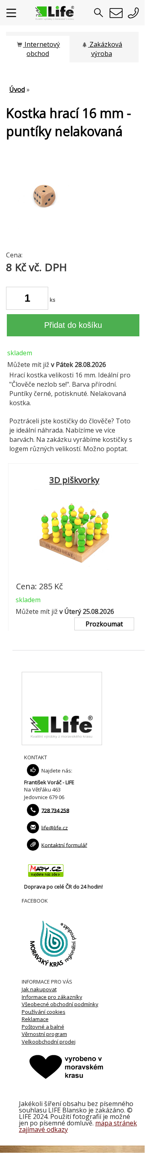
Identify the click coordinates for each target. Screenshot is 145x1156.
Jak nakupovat (39, 989)
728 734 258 (55, 810)
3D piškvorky (74, 479)
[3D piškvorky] (74, 574)
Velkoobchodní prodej (49, 1041)
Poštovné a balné (43, 1026)
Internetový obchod (41, 49)
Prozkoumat (104, 623)
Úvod (17, 89)
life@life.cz (54, 827)
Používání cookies (43, 1011)
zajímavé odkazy (43, 1129)
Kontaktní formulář (64, 844)
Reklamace (35, 1019)
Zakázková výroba (105, 49)
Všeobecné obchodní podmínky (60, 1004)
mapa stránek (116, 1123)
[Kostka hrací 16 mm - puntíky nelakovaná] (46, 236)
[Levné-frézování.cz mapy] (45, 879)
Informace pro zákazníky (52, 997)
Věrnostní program (44, 1034)
